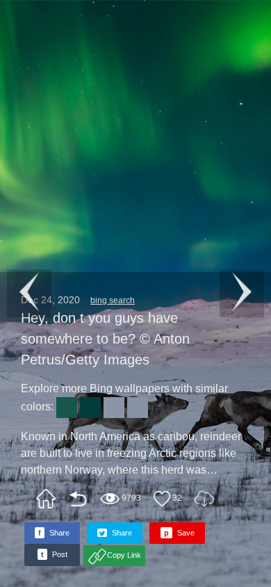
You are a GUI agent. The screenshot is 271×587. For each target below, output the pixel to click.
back (78, 498)
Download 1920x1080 (204, 498)
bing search (112, 300)
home (46, 498)
